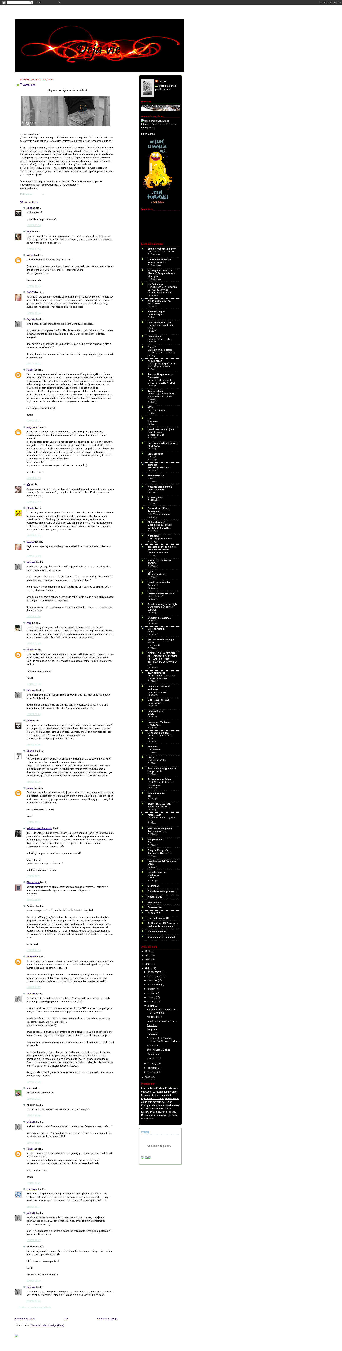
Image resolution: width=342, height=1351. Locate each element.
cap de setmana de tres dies (161, 1021)
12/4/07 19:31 (34, 363)
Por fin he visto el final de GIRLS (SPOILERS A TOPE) (161, 381)
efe (28, 484)
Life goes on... (154, 749)
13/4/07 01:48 (34, 643)
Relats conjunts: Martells (160, 538)
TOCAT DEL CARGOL (159, 804)
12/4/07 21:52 (34, 535)
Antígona (32, 956)
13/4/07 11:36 (33, 745)
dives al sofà (154, 645)
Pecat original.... (155, 703)
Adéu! (151, 631)
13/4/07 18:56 (34, 900)
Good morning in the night (162, 604)
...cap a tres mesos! (157, 692)
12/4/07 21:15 (34, 478)
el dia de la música (157, 760)
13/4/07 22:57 (34, 987)
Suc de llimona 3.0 (158, 918)
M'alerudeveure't (158, 1112)
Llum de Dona (148, 1088)
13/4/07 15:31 (34, 822)
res (149, 418)
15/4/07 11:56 (33, 1115)
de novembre (155, 976)
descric (152, 757)
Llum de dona (155, 454)
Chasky (31, 508)
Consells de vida (156, 435)
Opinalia (145, 1098)
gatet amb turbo (156, 673)
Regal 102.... (154, 725)
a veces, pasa (155, 497)
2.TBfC (151, 714)
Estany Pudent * (155, 596)
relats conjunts (154, 1058)
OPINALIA (153, 886)
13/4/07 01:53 (34, 684)
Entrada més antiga (107, 1318)
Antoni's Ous (155, 897)
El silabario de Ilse (158, 733)
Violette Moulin (156, 629)
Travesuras (153, 1045)
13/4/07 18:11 (33, 876)
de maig (152, 1001)
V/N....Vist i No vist (158, 700)
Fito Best (152, 456)
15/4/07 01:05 (34, 1082)
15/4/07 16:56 (34, 1143)
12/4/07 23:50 (34, 616)
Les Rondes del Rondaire (162, 861)
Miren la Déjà (148, 134)
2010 (148, 955)
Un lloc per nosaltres (159, 259)
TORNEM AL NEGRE (158, 807)
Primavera (152, 1034)
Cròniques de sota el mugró (155, 1105)
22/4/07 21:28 (34, 1301)
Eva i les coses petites (160, 828)
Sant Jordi (152, 1025)
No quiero (152, 1030)
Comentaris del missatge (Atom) (47, 1325)
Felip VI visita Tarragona (159, 514)
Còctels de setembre (158, 552)
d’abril (151, 1006)
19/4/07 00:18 (34, 1281)
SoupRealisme (156, 839)
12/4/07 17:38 (34, 225)
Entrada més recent (25, 1318)
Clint (29, 208)
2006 (148, 1077)
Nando (30, 370)
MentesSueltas (156, 476)
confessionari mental (159, 322)
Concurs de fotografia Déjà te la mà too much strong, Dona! (158, 124)
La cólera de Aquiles (159, 582)
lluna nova (153, 421)
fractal (30, 255)
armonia (152, 465)
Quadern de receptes (159, 618)
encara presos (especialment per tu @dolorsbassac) (162, 365)
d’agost (152, 989)
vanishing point (156, 793)
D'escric (145, 1112)
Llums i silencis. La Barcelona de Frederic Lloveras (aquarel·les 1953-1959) (162, 290)
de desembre (155, 972)
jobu (29, 623)
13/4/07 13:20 (34, 782)
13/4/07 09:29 (34, 714)
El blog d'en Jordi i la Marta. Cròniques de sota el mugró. (161, 273)
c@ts (150, 571)
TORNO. (152, 563)
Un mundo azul (154, 1054)
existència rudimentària (39, 828)
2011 (148, 951)
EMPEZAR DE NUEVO (159, 467)
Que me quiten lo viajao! (161, 937)
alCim (151, 407)
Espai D (152, 347)
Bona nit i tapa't (156, 312)
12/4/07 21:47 (34, 502)
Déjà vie (31, 319)
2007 (148, 968)
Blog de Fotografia (158, 850)
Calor (150, 478)
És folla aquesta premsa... (162, 891)
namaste (152, 746)
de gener (152, 1072)
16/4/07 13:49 (34, 1183)
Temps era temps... (157, 831)
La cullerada (154, 336)
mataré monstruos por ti (161, 593)
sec (149, 796)
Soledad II (153, 585)
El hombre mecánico (159, 779)
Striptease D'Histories (160, 560)
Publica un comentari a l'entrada (35, 1307)
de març (152, 1063)
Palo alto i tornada (156, 410)
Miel (29, 1088)
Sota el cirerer (154, 303)
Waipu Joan (33, 882)
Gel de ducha (157, 1098)
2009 (148, 959)
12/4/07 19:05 (34, 286)
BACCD (31, 292)
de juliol (152, 993)
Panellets (152, 620)
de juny (152, 997)
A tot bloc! (153, 536)
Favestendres (155, 907)
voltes (151, 864)
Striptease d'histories (160, 1109)
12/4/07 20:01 (34, 421)
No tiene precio (154, 1017)
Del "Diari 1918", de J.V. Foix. (162, 251)
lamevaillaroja (155, 711)
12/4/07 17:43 (34, 249)
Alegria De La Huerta (159, 301)
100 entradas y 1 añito (158, 1050)
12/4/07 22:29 (34, 556)
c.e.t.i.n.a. (32, 1189)
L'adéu (151, 877)
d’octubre (153, 980)
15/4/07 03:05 (34, 1099)
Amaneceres (154, 446)
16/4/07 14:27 (34, 1207)
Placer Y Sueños (157, 931)
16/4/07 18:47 (34, 1240)
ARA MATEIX (155, 361)
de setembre (154, 984)
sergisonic (32, 427)
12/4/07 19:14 (34, 313)
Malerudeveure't (156, 522)
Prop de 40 (154, 913)
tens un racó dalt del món (162, 249)
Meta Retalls (154, 815)
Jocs (150, 842)
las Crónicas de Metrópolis (162, 443)
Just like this (154, 500)
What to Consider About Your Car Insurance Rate (162, 677)
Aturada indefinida (157, 574)
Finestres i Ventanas (159, 722)
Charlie (30, 751)
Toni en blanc (155, 391)
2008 (148, 964)
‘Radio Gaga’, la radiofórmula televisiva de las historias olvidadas (162, 397)
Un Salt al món (156, 284)
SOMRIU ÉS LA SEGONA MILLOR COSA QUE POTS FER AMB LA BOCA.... (162, 656)
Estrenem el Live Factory (160, 339)
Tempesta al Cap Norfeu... (160, 853)
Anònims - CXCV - (156, 262)
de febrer (152, 1068)
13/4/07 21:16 (34, 950)
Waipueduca (154, 902)
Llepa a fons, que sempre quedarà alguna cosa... (160, 526)
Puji (29, 231)
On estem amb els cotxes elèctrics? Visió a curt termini (161, 351)
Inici (66, 1318)
